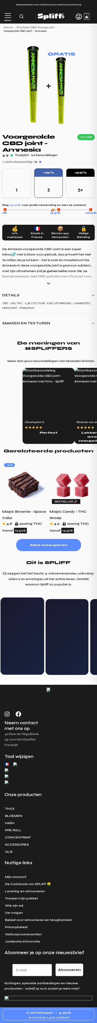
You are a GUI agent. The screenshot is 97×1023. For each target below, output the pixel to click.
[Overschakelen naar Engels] (12, 776)
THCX (9, 809)
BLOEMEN (13, 816)
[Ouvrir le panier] (86, 16)
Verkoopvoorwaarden (23, 934)
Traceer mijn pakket (21, 898)
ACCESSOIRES (17, 844)
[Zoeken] (21, 16)
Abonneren (69, 970)
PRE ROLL (13, 830)
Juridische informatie (22, 941)
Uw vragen (14, 913)
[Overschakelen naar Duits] (19, 764)
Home (8, 27)
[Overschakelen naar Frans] (6, 764)
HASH (9, 823)
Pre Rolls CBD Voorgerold (35, 27)
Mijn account (15, 877)
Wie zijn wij (14, 905)
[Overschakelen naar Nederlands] (16, 770)
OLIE (9, 852)
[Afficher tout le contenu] (48, 283)
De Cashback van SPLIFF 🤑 (28, 884)
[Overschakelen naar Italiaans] (13, 782)
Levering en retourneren (25, 891)
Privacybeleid (16, 927)
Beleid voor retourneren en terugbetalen (38, 920)
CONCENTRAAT (18, 837)
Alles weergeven (48, 545)
